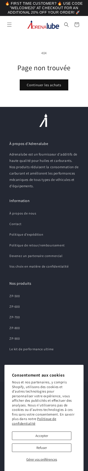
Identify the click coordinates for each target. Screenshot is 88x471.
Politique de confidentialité (34, 421)
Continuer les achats (44, 85)
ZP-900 (14, 338)
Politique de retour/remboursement (37, 245)
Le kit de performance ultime (31, 349)
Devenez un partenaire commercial (35, 256)
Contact (15, 224)
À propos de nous (22, 213)
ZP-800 (14, 328)
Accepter (41, 435)
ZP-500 (14, 296)
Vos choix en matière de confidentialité (39, 266)
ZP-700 (14, 317)
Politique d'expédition (26, 234)
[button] (9, 24)
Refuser (41, 447)
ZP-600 (14, 306)
